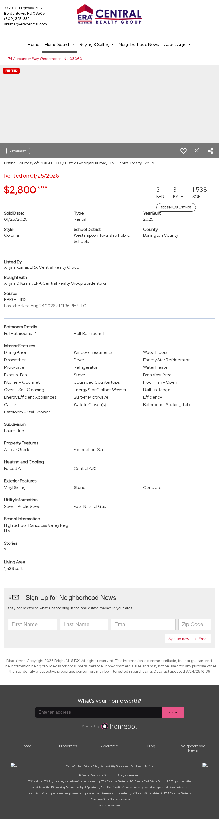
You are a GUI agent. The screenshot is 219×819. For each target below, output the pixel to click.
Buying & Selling (97, 47)
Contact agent (18, 150)
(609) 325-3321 (17, 18)
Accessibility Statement (115, 766)
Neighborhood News (139, 44)
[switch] (183, 151)
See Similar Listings (176, 207)
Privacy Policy (91, 766)
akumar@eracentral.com (25, 24)
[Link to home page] (109, 14)
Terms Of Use (74, 766)
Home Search (60, 47)
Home (34, 44)
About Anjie (178, 47)
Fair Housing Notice (142, 766)
